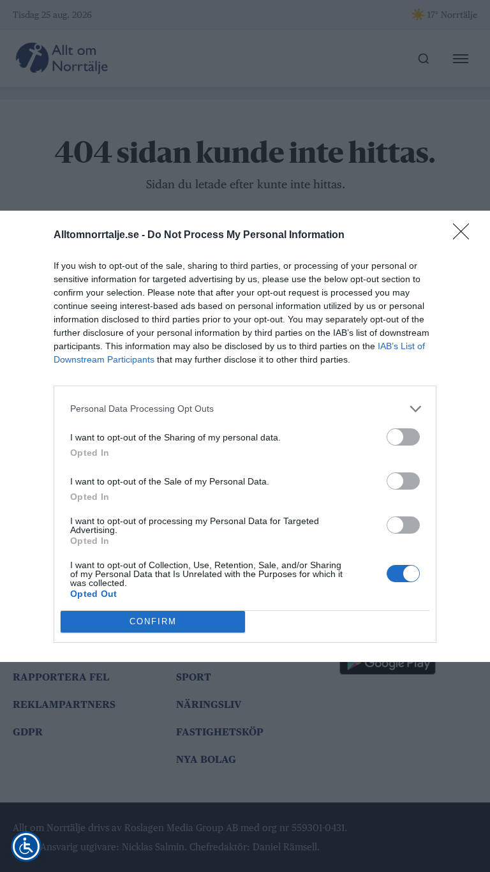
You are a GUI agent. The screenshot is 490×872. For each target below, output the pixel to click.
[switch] (403, 437)
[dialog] (245, 436)
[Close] (465, 235)
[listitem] (245, 409)
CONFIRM (153, 621)
